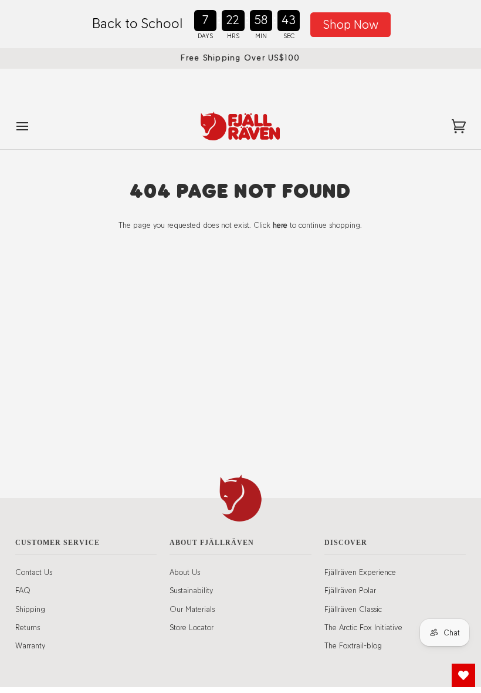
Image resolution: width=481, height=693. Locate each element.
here (280, 225)
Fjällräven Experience (360, 572)
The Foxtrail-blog (353, 645)
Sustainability (191, 590)
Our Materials (192, 609)
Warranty (30, 645)
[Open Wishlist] (463, 675)
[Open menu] (32, 126)
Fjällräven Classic (353, 609)
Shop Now (350, 24)
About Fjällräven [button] (212, 543)
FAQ (23, 590)
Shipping (30, 609)
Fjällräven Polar (350, 590)
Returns (27, 627)
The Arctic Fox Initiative (363, 627)
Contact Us (33, 572)
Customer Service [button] (57, 543)
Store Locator (192, 627)
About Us (185, 572)
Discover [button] (345, 543)
